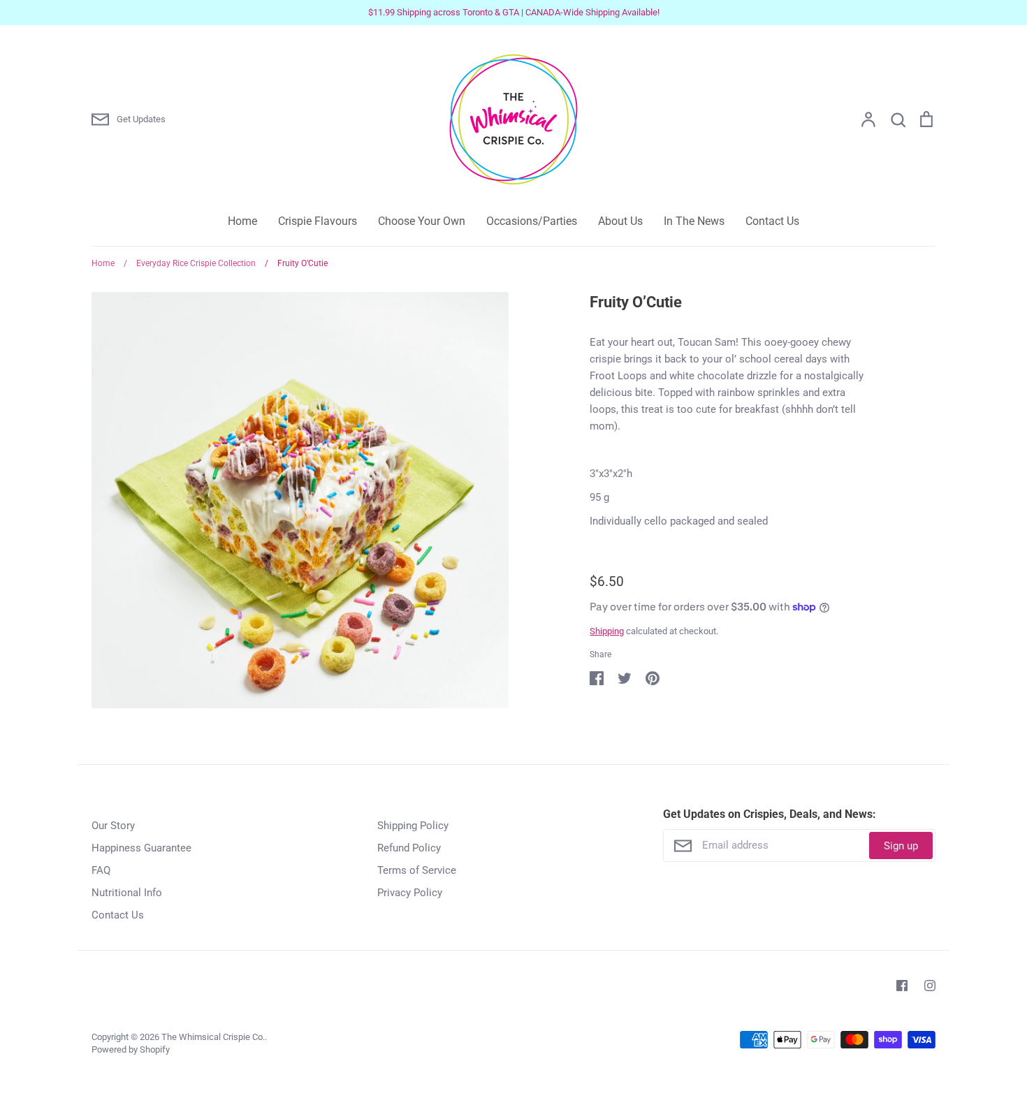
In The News (694, 221)
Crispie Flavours (317, 221)
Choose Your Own (421, 221)
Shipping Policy (413, 825)
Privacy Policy (409, 892)
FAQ (101, 870)
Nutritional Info (127, 892)
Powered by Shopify (131, 1049)
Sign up (901, 846)
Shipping (607, 631)
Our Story (113, 825)
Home (242, 221)
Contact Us (772, 221)
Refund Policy (409, 848)
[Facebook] (902, 986)
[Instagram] (930, 986)
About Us (620, 221)
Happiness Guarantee (141, 848)
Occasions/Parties (531, 221)
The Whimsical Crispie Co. (213, 1037)
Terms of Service (416, 870)
